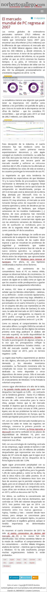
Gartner (32, 559)
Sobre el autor (12, 585)
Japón (11, 563)
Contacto (15, 577)
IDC (5, 563)
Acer (5, 559)
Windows (7, 566)
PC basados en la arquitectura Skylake (21, 337)
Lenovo (19, 563)
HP (39, 559)
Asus (18, 559)
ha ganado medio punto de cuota (19, 389)
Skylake (32, 563)
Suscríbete (26, 577)
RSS (35, 577)
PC (25, 563)
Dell (25, 559)
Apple (12, 559)
